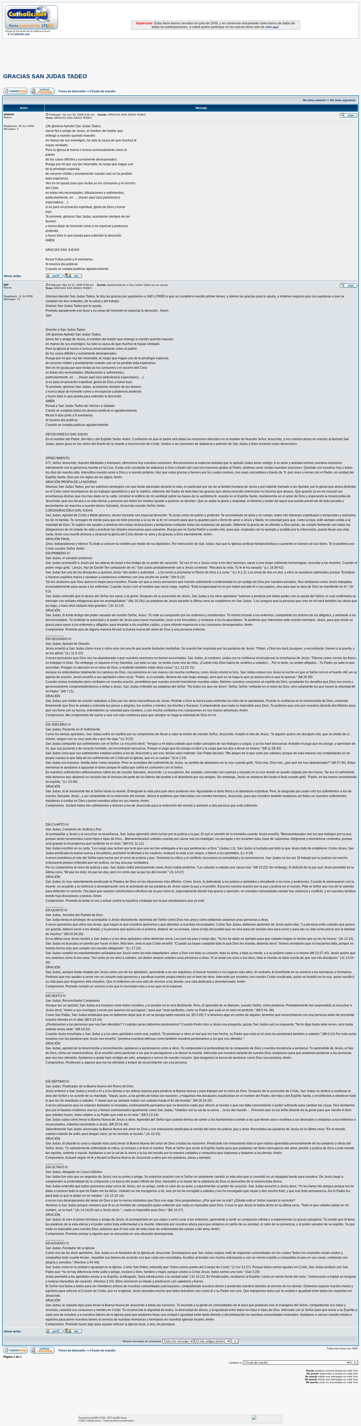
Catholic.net (92, 1420)
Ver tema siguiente (342, 100)
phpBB (94, 1417)
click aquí (272, 27)
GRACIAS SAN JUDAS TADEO (45, 76)
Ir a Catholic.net (19, 34)
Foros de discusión (72, 91)
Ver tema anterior (314, 100)
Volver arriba (12, 276)
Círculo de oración (102, 91)
